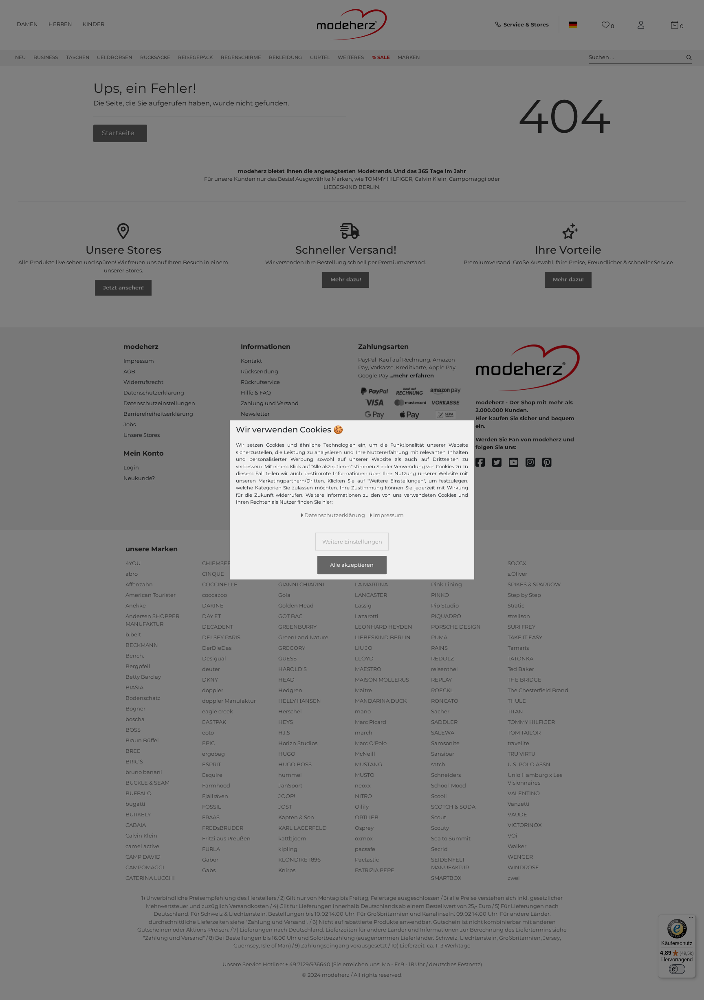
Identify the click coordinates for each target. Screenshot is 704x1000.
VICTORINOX (525, 825)
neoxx (363, 785)
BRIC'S (134, 761)
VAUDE (517, 814)
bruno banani (143, 772)
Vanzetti (519, 803)
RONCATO (444, 700)
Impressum (138, 360)
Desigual (214, 658)
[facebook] (483, 463)
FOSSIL (211, 806)
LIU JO (363, 648)
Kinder (93, 24)
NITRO (363, 796)
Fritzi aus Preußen (226, 838)
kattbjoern (292, 838)
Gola (284, 595)
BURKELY (138, 814)
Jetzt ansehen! (123, 287)
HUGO (286, 753)
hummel (290, 775)
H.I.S (284, 732)
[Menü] (691, 919)
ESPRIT (211, 764)
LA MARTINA (371, 584)
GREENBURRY (297, 626)
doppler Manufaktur (229, 700)
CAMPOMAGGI (144, 867)
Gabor (210, 859)
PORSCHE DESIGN (456, 626)
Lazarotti (366, 616)
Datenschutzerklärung (153, 392)
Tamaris (518, 648)
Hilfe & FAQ (256, 392)
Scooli (439, 796)
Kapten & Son (296, 817)
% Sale (381, 57)
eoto (208, 732)
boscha (135, 719)
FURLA (211, 849)
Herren (60, 24)
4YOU (133, 563)
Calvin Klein (141, 835)
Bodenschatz (143, 698)
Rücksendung (259, 371)
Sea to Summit (451, 838)
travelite (518, 743)
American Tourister (150, 595)
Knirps (286, 870)
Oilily (362, 806)
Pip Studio (445, 605)
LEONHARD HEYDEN (383, 626)
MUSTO (364, 775)
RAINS (439, 648)
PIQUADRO (446, 616)
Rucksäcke (155, 57)
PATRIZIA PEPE (374, 870)
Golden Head (296, 605)
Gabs (209, 870)
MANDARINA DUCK (381, 700)
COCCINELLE (220, 584)
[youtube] (517, 463)
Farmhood (216, 785)
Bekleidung (285, 57)
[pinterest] (550, 463)
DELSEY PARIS (221, 637)
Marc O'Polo (371, 743)
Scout (438, 817)
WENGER (520, 856)
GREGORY (291, 648)
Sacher (440, 711)
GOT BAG (290, 616)
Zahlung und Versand (270, 403)
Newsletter (255, 413)
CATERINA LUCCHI (150, 878)
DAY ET (211, 616)
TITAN (515, 711)
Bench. (134, 655)
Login (131, 467)
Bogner (135, 708)
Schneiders (446, 775)
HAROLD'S (292, 669)
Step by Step (524, 595)
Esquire (212, 775)
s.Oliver (517, 573)
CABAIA (135, 825)
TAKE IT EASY (525, 637)
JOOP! (286, 796)
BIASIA (134, 687)
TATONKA (520, 658)
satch (438, 764)
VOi (512, 835)
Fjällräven (215, 796)
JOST (285, 806)
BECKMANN (141, 645)
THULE (517, 700)
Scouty (440, 828)
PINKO (440, 595)
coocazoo (214, 595)
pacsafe (365, 849)
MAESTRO (368, 669)
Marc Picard (370, 722)
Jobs (129, 424)
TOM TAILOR (524, 732)
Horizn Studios (297, 743)
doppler (212, 690)
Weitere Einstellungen (352, 542)
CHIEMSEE (216, 563)
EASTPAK (214, 722)
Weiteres (351, 57)
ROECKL (442, 690)
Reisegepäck (195, 57)
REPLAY (441, 679)
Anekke (135, 605)
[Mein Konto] (642, 25)
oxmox (364, 838)
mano (363, 711)
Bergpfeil (137, 666)
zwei (514, 878)
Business (45, 57)
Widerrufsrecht (143, 382)
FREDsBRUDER (222, 828)
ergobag (213, 753)
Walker (517, 846)
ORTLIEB (366, 817)
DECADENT (217, 626)
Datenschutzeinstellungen (159, 403)
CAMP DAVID (143, 856)
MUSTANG (368, 764)
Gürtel (320, 57)
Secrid (439, 849)
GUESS (287, 658)
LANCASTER (371, 595)
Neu (20, 57)
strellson (519, 616)
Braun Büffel (142, 740)
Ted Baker (521, 669)
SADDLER (444, 722)
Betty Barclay (143, 676)
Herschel (290, 711)
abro (131, 573)
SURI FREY (521, 626)
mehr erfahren (413, 375)
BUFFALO (138, 793)
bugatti (135, 803)
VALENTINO (524, 793)
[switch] (677, 969)
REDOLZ (442, 658)
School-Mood (448, 785)
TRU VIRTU (521, 753)
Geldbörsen (114, 57)
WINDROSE (523, 867)
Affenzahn (139, 584)
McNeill (365, 753)
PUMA (439, 637)
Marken (409, 57)
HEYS (285, 722)
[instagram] (534, 463)
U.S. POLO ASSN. (530, 764)
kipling (287, 849)
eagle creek (217, 711)
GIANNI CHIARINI (301, 584)
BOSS (133, 729)
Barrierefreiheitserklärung (158, 413)
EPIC (208, 743)
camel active (142, 846)
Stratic (516, 605)
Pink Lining (446, 584)
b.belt (133, 634)
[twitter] (500, 463)
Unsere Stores (141, 435)
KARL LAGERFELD (302, 828)
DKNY (210, 679)
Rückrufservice (260, 382)
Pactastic (367, 859)
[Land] (573, 25)
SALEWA (442, 732)
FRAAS (211, 817)
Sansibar (442, 753)
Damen (27, 24)
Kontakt (251, 360)
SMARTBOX (446, 878)
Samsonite (445, 743)
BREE (133, 751)
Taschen (77, 57)
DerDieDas (216, 648)
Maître (363, 690)
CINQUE (213, 573)
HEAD (286, 679)
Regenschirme (241, 57)
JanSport (290, 785)
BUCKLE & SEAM (147, 782)
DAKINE (213, 605)
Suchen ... (601, 57)
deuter (211, 669)
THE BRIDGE (524, 679)
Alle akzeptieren (352, 565)
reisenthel (444, 669)
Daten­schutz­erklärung (334, 515)
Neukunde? (139, 478)
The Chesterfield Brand (538, 690)
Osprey (364, 828)
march (363, 732)
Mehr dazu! (345, 279)
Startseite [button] (119, 133)
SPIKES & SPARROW (534, 584)
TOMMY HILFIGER (531, 722)
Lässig (363, 605)
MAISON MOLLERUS (382, 679)
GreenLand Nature (303, 637)
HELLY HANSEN (299, 700)
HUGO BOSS (295, 764)
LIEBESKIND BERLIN (383, 637)
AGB (129, 371)
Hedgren (290, 690)
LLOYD (364, 658)
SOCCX (517, 563)
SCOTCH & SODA (453, 806)
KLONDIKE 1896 (299, 859)
